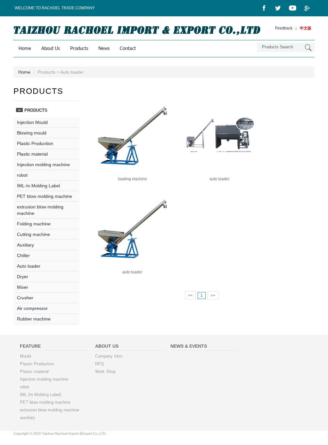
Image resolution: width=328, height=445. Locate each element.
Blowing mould (31, 132)
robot (22, 175)
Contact (128, 48)
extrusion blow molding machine (49, 410)
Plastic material (32, 154)
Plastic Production (35, 143)
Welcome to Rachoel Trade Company (55, 8)
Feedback (283, 28)
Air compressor (32, 308)
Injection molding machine (43, 164)
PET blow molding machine (44, 196)
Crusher (25, 297)
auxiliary (27, 418)
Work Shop (105, 371)
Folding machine (34, 223)
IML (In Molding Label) (40, 394)
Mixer (22, 287)
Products (79, 48)
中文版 (305, 28)
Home (25, 48)
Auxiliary (25, 244)
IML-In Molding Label (38, 185)
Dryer (22, 276)
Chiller (23, 255)
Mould (25, 356)
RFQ (99, 364)
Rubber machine (34, 318)
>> (213, 295)
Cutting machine (33, 234)
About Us (50, 48)
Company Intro (108, 356)
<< (190, 295)
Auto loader (28, 266)
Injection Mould (32, 122)
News (104, 48)
